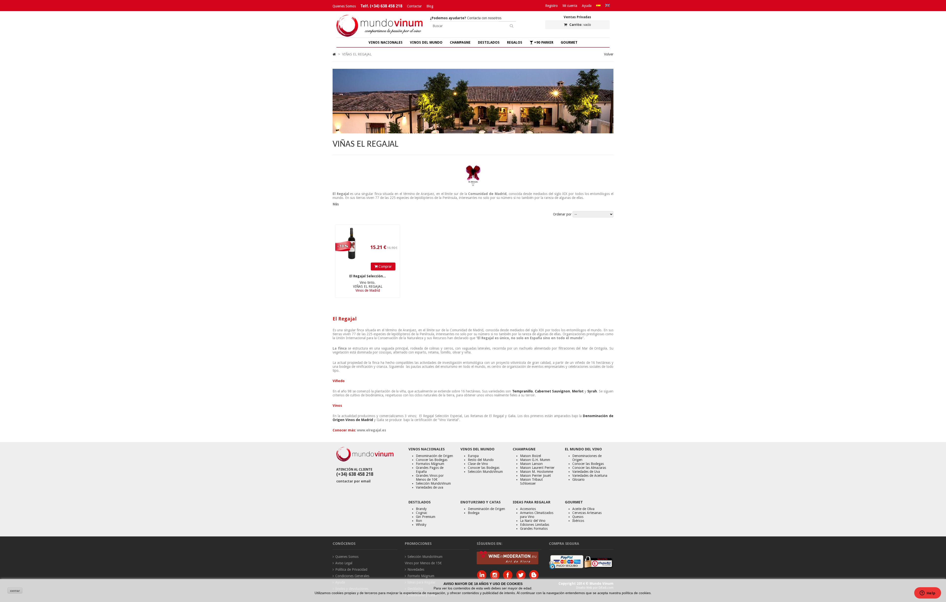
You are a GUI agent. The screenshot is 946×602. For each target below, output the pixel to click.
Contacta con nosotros (465, 18)
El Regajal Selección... (367, 276)
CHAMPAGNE (460, 42)
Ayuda (586, 6)
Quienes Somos (344, 6)
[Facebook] (509, 578)
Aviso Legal (343, 563)
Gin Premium (425, 517)
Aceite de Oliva (583, 509)
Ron (419, 521)
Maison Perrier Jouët (535, 476)
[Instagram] (496, 578)
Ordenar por (562, 214)
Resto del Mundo (481, 460)
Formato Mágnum (420, 576)
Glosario (578, 479)
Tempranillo (522, 391)
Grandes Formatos (534, 529)
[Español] (598, 6)
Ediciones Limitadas (534, 525)
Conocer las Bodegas (431, 460)
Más (336, 204)
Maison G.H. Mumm (535, 460)
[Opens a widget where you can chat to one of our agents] (927, 593)
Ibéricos (578, 521)
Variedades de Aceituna (589, 476)
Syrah (592, 391)
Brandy (421, 509)
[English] (607, 6)
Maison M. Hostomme (536, 472)
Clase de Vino (478, 464)
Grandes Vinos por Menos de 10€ (430, 477)
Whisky (421, 525)
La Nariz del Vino (532, 521)
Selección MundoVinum (433, 483)
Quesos (577, 517)
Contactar (414, 6)
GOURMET (569, 42)
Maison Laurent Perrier (537, 468)
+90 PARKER (543, 42)
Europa (473, 456)
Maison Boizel (530, 456)
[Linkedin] (483, 578)
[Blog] (534, 578)
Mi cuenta (569, 6)
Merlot (578, 391)
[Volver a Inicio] (334, 54)
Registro (551, 6)
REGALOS (514, 42)
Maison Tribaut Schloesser (531, 481)
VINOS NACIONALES (386, 42)
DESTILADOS (489, 42)
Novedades (415, 569)
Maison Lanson (531, 464)
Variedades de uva (429, 487)
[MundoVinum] (379, 35)
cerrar (15, 591)
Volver (608, 54)
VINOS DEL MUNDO (426, 42)
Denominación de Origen (434, 456)
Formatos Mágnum (430, 464)
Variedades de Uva (586, 472)
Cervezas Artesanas (587, 513)
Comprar (385, 266)
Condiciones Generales (352, 576)
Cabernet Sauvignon (552, 391)
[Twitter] (522, 578)
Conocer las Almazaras (589, 468)
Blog (429, 6)
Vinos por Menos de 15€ (423, 563)
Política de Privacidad (351, 569)
